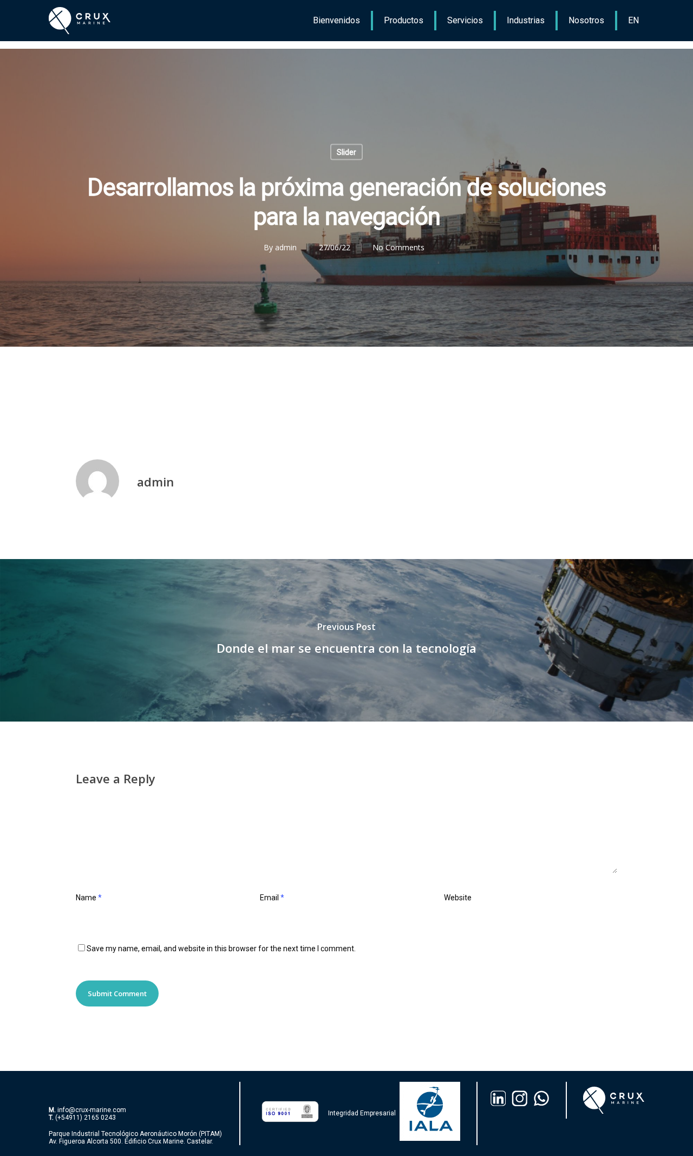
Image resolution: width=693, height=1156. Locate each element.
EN (633, 20)
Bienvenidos (336, 20)
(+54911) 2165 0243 (85, 1117)
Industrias (526, 20)
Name (89, 897)
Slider (346, 152)
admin (286, 247)
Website (458, 897)
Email (272, 897)
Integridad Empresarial (362, 1113)
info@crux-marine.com (91, 1110)
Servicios (465, 20)
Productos (403, 20)
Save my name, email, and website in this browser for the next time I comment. (221, 948)
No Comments (398, 247)
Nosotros (586, 20)
